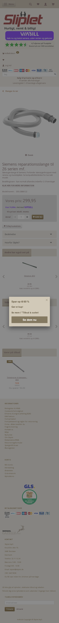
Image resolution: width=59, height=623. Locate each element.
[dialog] (29, 311)
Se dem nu (29, 320)
